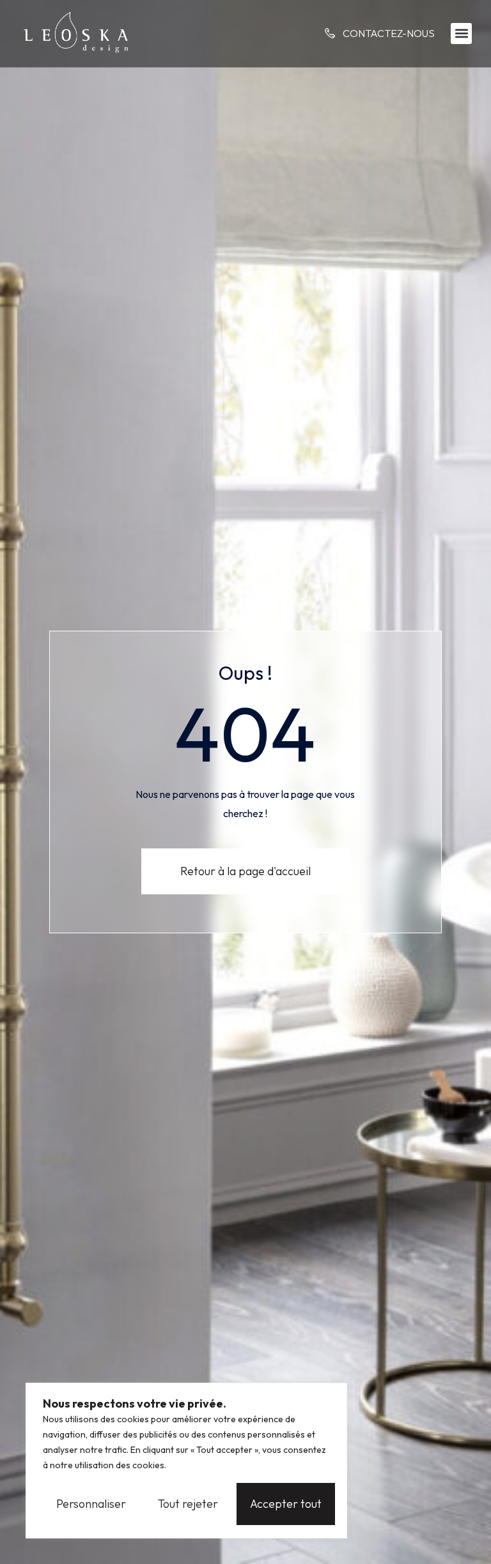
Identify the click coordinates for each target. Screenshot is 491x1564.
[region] (186, 1460)
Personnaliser (91, 1503)
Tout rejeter (188, 1503)
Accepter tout (286, 1503)
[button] (461, 33)
